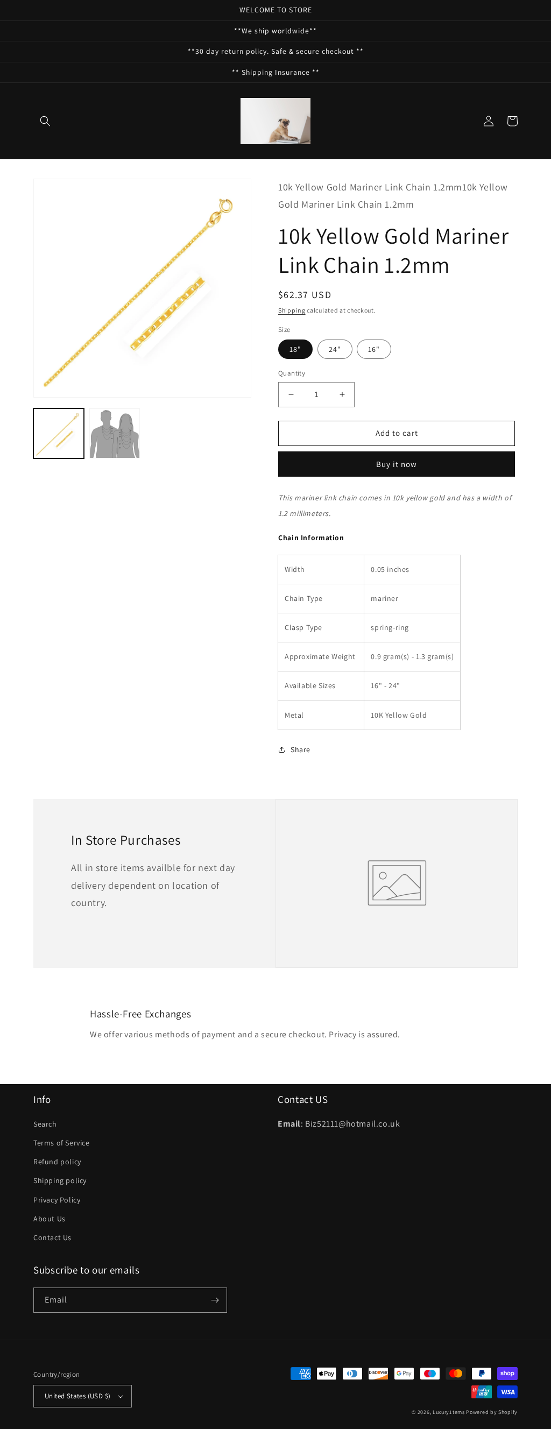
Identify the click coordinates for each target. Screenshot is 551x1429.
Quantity (291, 373)
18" (295, 349)
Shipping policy (60, 1180)
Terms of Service (61, 1143)
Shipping (292, 310)
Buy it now (396, 464)
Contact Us (52, 1237)
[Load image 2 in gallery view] (114, 433)
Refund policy (57, 1161)
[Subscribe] (215, 1300)
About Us (49, 1218)
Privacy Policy (56, 1200)
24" (335, 349)
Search (45, 1124)
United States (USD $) (77, 1395)
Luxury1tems (449, 1412)
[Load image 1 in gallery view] (58, 433)
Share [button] (300, 749)
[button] (45, 121)
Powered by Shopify (492, 1412)
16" (374, 349)
